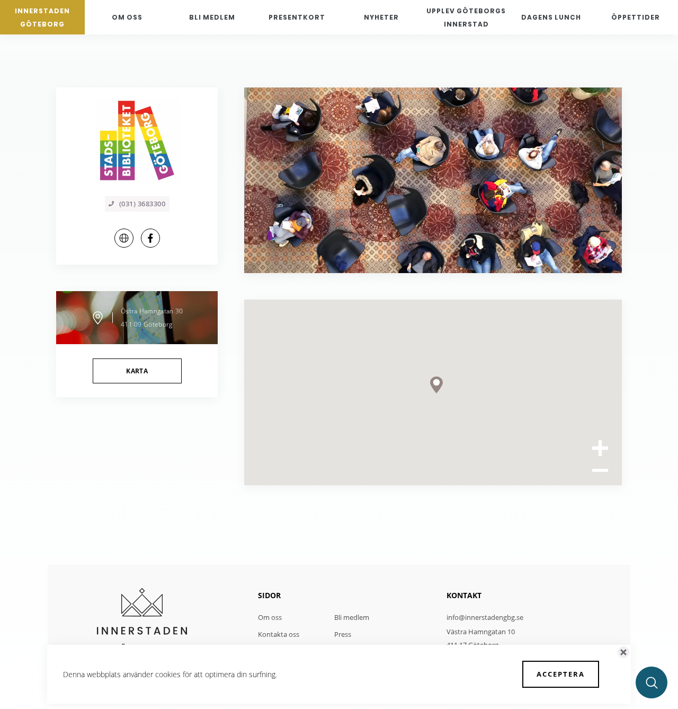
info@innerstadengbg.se (485, 617)
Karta (137, 370)
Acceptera (561, 674)
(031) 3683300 (142, 203)
